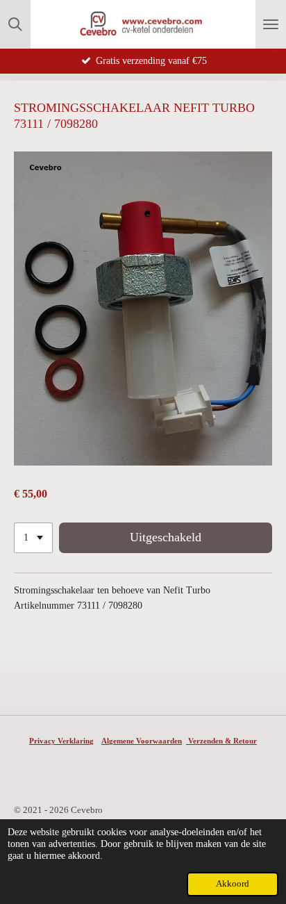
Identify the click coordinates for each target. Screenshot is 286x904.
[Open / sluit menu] (270, 24)
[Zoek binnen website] (15, 24)
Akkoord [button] (232, 884)
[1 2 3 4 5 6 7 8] (33, 538)
